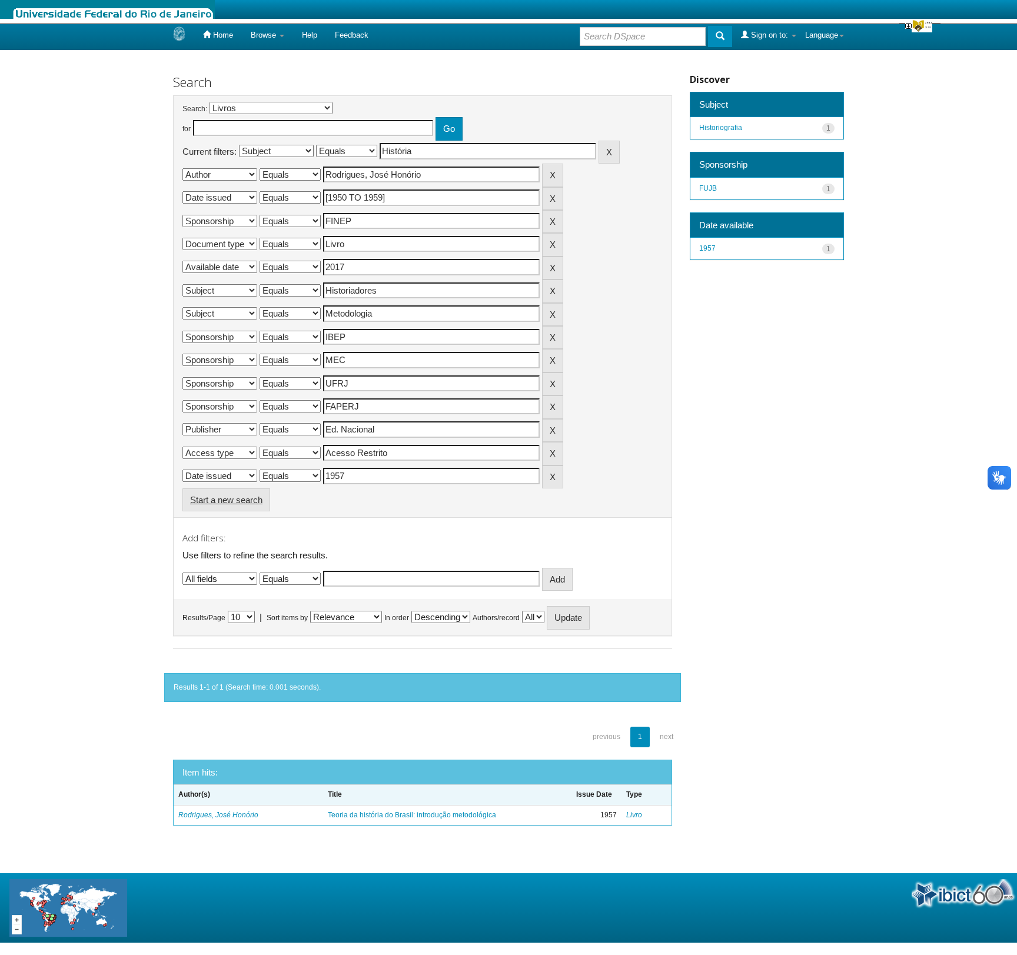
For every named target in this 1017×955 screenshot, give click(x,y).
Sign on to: (769, 35)
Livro (634, 815)
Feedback (351, 35)
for (186, 129)
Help (309, 35)
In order (396, 618)
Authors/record (496, 618)
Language (821, 35)
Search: (194, 109)
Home (222, 35)
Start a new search (226, 500)
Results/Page (203, 618)
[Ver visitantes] (68, 907)
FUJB (708, 188)
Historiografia (720, 128)
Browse (264, 35)
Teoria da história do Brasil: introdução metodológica (412, 815)
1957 (707, 248)
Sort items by (287, 618)
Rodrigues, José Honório (218, 815)
